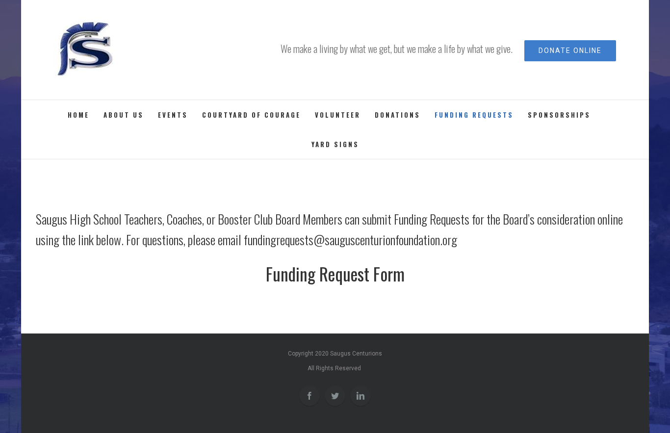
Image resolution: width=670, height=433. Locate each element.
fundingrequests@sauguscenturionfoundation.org (350, 239)
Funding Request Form (335, 273)
